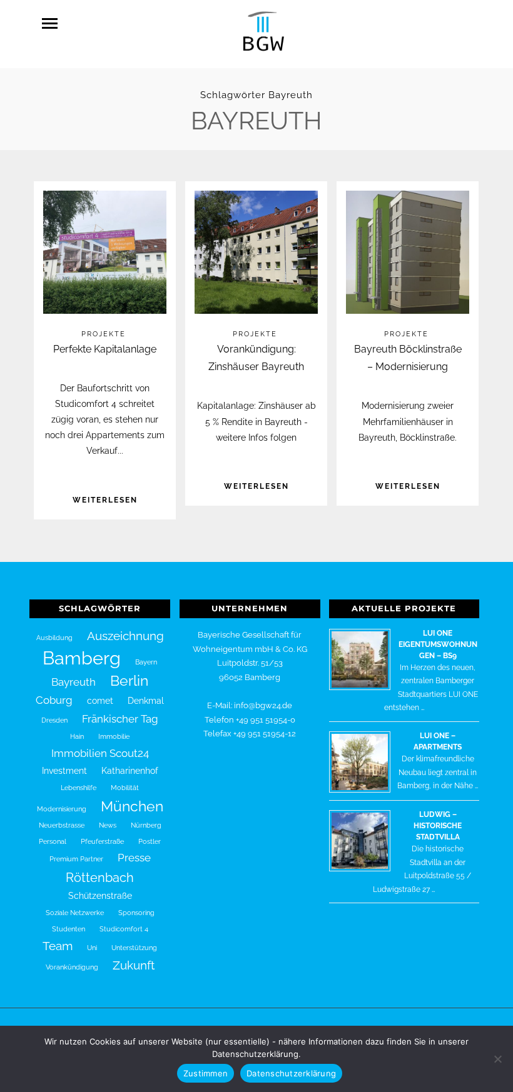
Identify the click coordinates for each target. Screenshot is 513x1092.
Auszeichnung (125, 636)
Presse (134, 857)
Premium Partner (76, 859)
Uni (92, 947)
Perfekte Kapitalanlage (104, 349)
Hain (77, 736)
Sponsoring (136, 912)
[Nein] (497, 1059)
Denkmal (146, 701)
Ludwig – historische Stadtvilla (438, 825)
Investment (64, 771)
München (132, 806)
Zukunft (134, 965)
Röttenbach (100, 877)
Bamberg (82, 658)
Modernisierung (61, 809)
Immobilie (114, 736)
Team (58, 946)
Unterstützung (134, 947)
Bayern (146, 662)
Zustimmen (205, 1073)
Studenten (68, 929)
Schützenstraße (100, 896)
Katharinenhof (129, 771)
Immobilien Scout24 (100, 753)
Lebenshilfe (78, 787)
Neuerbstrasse (61, 825)
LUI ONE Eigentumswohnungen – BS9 (438, 644)
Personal (52, 841)
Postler (149, 841)
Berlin (129, 681)
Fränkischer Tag (120, 719)
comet (100, 701)
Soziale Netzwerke (75, 912)
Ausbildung (54, 637)
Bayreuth (73, 682)
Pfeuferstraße (102, 841)
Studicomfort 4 (123, 929)
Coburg (54, 700)
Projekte (103, 334)
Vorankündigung (72, 967)
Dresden (54, 720)
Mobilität (125, 787)
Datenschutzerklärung (291, 1073)
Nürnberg (146, 825)
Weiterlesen (105, 500)
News (107, 825)
